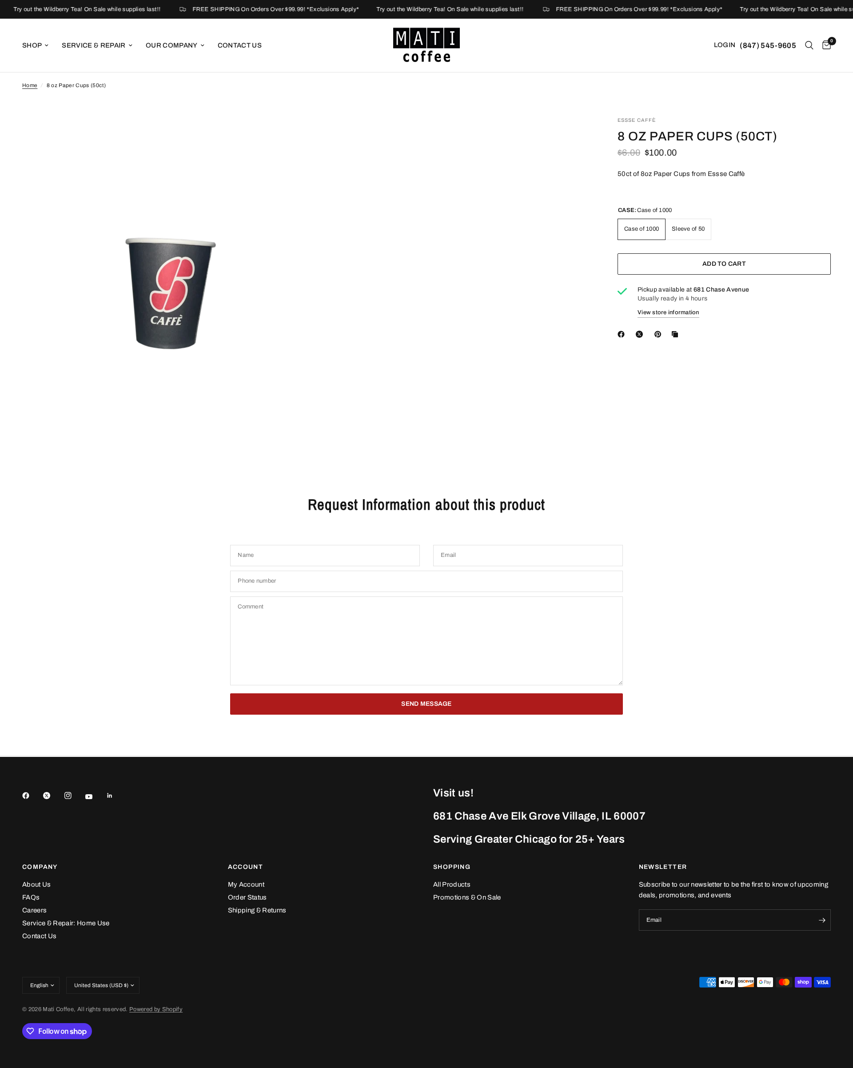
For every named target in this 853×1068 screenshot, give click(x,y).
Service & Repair (93, 45)
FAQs (31, 897)
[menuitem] (38, 45)
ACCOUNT (245, 867)
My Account (246, 884)
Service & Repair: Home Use (66, 923)
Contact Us (240, 45)
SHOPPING (451, 867)
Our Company (172, 45)
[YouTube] (95, 797)
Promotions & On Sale (467, 897)
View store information (668, 312)
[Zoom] (287, 135)
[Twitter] (53, 795)
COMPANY (40, 867)
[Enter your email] (822, 920)
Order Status (247, 897)
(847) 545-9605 (768, 45)
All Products (451, 884)
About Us (36, 884)
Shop (32, 45)
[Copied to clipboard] (676, 334)
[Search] (809, 45)
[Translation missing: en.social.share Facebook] (623, 334)
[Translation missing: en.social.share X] (641, 334)
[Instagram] (74, 795)
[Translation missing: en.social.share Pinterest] (659, 334)
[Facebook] (32, 795)
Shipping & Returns (257, 910)
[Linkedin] (116, 795)
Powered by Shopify (156, 1009)
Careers (34, 910)
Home (29, 85)
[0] (824, 45)
